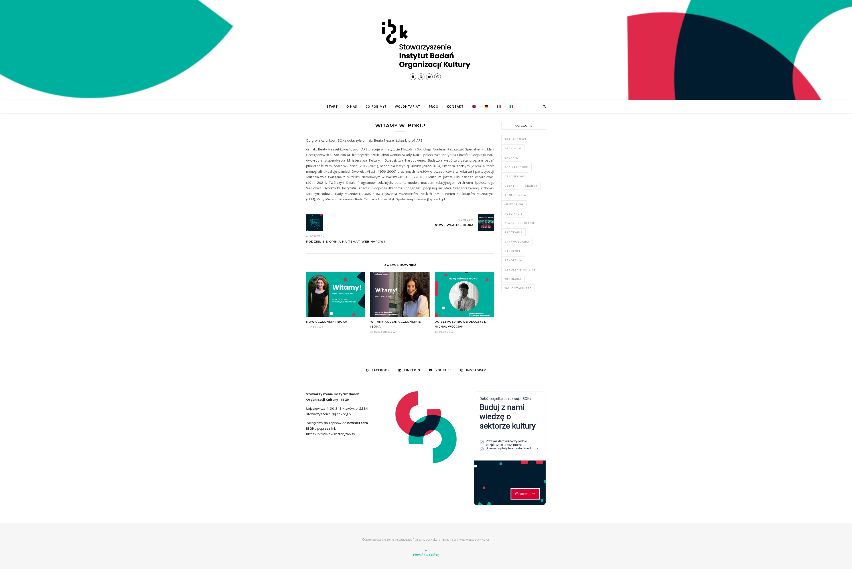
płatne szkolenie (520, 223)
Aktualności (515, 139)
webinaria (513, 279)
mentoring (514, 204)
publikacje (514, 213)
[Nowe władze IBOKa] (486, 222)
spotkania (514, 232)
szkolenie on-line (520, 269)
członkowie (515, 176)
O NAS (351, 106)
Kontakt (455, 106)
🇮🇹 (511, 106)
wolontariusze (518, 288)
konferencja (515, 195)
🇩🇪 (487, 106)
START (332, 106)
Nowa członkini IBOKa (326, 321)
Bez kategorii (517, 167)
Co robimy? (376, 106)
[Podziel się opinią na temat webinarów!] (314, 222)
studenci (512, 251)
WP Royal (483, 539)
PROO (433, 106)
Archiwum (513, 148)
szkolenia (513, 260)
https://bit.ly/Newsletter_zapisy (330, 434)
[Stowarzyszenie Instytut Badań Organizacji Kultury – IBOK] (426, 44)
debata (511, 185)
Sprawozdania (517, 241)
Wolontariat (407, 106)
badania (511, 157)
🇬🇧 (474, 106)
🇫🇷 (499, 106)
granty (531, 185)
